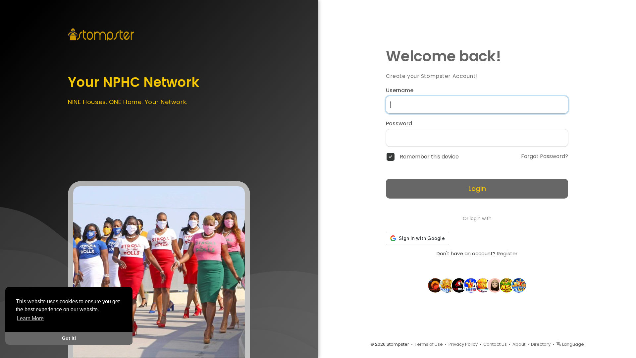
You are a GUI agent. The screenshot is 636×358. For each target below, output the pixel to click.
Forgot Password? (544, 156)
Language (572, 344)
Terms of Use (429, 344)
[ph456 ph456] (518, 285)
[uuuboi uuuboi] (483, 285)
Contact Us (495, 344)
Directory (541, 344)
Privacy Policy (463, 344)
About (518, 344)
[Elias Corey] (495, 285)
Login (477, 188)
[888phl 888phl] (471, 285)
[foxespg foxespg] (435, 285)
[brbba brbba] (459, 285)
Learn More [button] (30, 318)
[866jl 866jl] (447, 285)
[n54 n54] (507, 285)
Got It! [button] (69, 338)
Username (399, 90)
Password (399, 123)
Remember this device (429, 156)
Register (507, 253)
